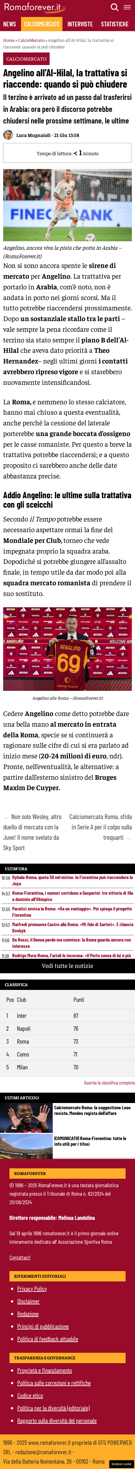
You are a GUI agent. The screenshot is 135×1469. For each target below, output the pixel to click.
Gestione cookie (122, 1464)
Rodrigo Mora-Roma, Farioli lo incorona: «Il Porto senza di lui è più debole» (71, 958)
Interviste (80, 24)
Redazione (28, 1313)
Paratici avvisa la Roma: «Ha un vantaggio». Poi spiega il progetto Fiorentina (72, 911)
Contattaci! (20, 1257)
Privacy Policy (32, 1288)
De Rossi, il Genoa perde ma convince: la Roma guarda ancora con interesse (71, 943)
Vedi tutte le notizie (67, 965)
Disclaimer (28, 1301)
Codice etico (30, 1395)
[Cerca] (115, 7)
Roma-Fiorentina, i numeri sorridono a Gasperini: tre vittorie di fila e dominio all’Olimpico (72, 896)
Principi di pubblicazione (43, 1326)
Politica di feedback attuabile (47, 1338)
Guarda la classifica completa (109, 1082)
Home (8, 40)
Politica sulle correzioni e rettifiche (54, 1382)
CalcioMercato (41, 24)
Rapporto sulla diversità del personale (57, 1420)
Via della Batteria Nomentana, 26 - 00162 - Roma (54, 1461)
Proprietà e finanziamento (44, 1370)
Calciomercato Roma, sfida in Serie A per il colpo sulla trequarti (100, 826)
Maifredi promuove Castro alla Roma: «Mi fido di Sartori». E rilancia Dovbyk (72, 927)
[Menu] (127, 7)
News (9, 24)
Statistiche (115, 24)
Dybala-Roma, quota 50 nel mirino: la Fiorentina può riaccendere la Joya (72, 880)
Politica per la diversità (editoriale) (53, 1408)
